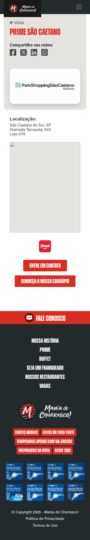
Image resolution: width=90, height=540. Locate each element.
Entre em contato (45, 265)
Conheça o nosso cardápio (45, 281)
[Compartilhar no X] (23, 52)
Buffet (45, 358)
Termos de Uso (45, 525)
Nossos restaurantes (45, 377)
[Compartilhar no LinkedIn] (34, 52)
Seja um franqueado (45, 368)
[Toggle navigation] (79, 7)
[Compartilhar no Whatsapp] (44, 52)
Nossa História (45, 340)
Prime (45, 349)
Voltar (18, 22)
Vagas (45, 386)
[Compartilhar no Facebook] (13, 52)
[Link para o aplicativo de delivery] (45, 251)
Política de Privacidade (45, 518)
